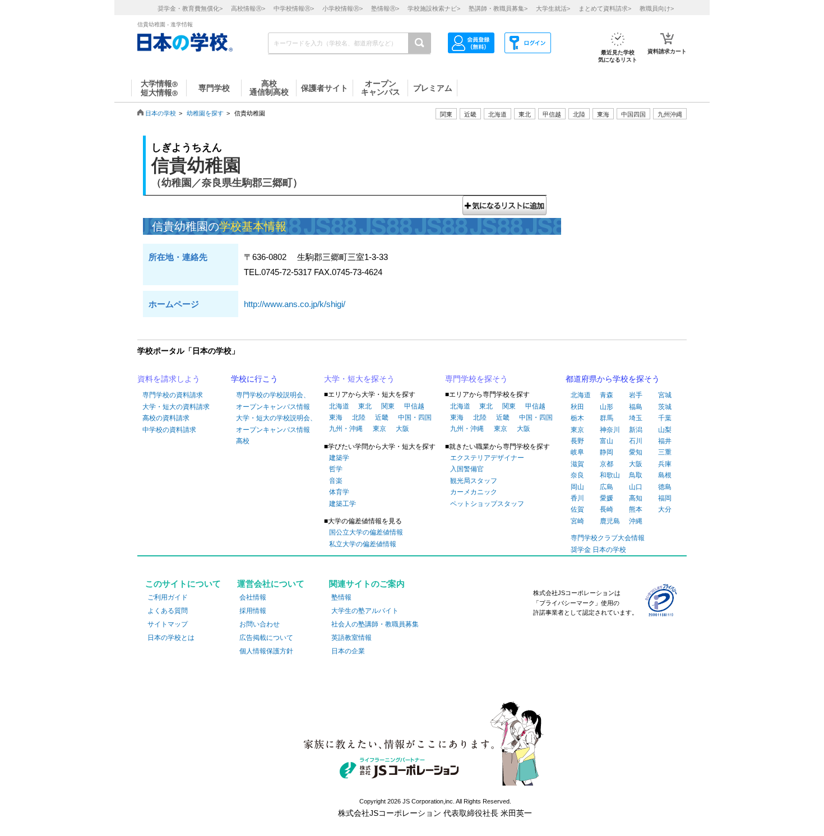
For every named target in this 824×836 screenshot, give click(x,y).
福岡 (665, 498)
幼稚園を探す (205, 113)
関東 (388, 406)
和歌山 (610, 475)
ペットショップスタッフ (487, 504)
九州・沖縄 (346, 429)
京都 (606, 464)
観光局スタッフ (473, 481)
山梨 (665, 430)
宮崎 (577, 521)
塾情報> (385, 8)
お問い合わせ (259, 624)
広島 (606, 487)
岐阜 (577, 452)
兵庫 (665, 464)
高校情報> (248, 8)
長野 (577, 441)
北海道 (497, 114)
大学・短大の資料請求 (176, 407)
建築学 (339, 458)
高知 (635, 498)
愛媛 (606, 498)
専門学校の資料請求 (172, 395)
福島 (635, 407)
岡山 (577, 487)
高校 (242, 441)
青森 (606, 395)
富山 (606, 441)
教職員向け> (657, 8)
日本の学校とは (171, 638)
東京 (379, 429)
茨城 (665, 407)
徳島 (665, 487)
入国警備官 (467, 469)
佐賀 (577, 509)
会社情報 (252, 597)
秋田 (577, 407)
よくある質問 (167, 611)
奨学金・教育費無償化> (190, 8)
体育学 (339, 492)
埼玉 (635, 418)
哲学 (335, 469)
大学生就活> (553, 8)
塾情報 (341, 597)
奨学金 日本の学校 (598, 550)
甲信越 (414, 406)
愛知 (635, 452)
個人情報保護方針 (266, 651)
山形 (606, 407)
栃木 (577, 418)
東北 (365, 406)
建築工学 (342, 504)
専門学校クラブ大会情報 (608, 538)
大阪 (402, 429)
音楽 (335, 481)
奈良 (577, 475)
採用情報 (252, 611)
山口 (635, 487)
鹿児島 (610, 521)
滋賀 (577, 464)
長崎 (606, 509)
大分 (665, 509)
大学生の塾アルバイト (365, 611)
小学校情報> (342, 8)
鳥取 (635, 475)
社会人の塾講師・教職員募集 (375, 624)
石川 (635, 441)
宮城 (665, 395)
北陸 (358, 417)
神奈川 (610, 430)
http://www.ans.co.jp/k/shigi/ (294, 304)
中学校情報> (294, 8)
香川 (577, 498)
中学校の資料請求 (169, 430)
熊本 (635, 509)
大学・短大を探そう (359, 378)
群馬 (606, 418)
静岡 (606, 452)
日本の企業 (348, 651)
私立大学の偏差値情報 (362, 544)
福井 (665, 441)
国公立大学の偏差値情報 (366, 532)
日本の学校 (160, 113)
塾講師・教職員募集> (498, 8)
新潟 (635, 430)
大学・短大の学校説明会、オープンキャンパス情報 (276, 423)
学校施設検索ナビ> (434, 8)
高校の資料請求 (165, 418)
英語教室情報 (351, 638)
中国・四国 (415, 417)
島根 (665, 475)
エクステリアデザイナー (487, 458)
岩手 (635, 395)
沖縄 (635, 521)
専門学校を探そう (476, 378)
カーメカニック (473, 492)
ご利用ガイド (167, 597)
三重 (665, 452)
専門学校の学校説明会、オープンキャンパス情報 (273, 400)
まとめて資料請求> (604, 8)
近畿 (381, 417)
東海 (335, 417)
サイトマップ (167, 624)
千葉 (665, 418)
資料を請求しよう (168, 378)
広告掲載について (266, 638)
